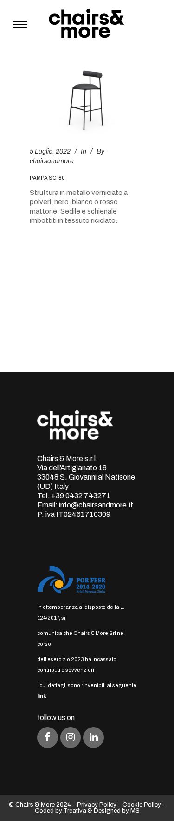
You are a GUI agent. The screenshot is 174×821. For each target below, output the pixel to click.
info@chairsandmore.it (96, 505)
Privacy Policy (96, 804)
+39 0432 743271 (80, 496)
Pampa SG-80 (47, 177)
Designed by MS (117, 811)
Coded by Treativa (60, 811)
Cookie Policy (141, 804)
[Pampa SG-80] (87, 100)
